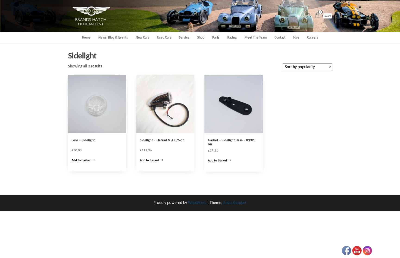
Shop (200, 37)
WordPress (197, 203)
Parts (215, 37)
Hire (296, 37)
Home (86, 37)
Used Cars (164, 37)
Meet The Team (255, 37)
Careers (312, 37)
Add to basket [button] (81, 160)
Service (184, 37)
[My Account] (309, 16)
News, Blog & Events (113, 37)
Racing (232, 37)
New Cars (142, 37)
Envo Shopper (235, 203)
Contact (280, 37)
